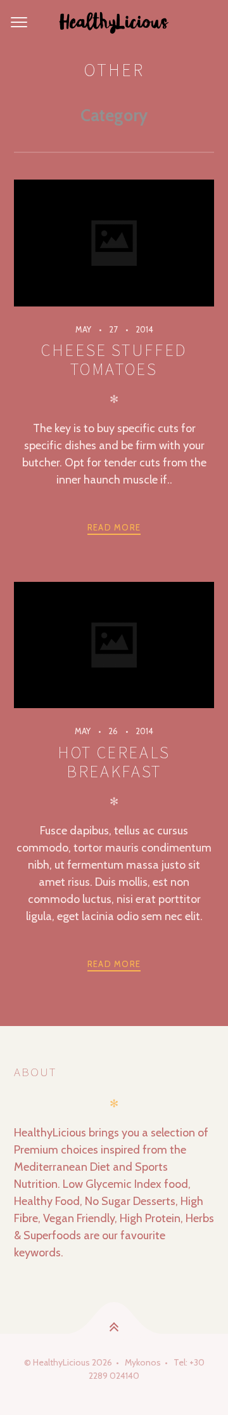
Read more (114, 527)
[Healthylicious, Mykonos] (114, 23)
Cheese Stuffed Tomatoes (114, 359)
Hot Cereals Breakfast (114, 762)
